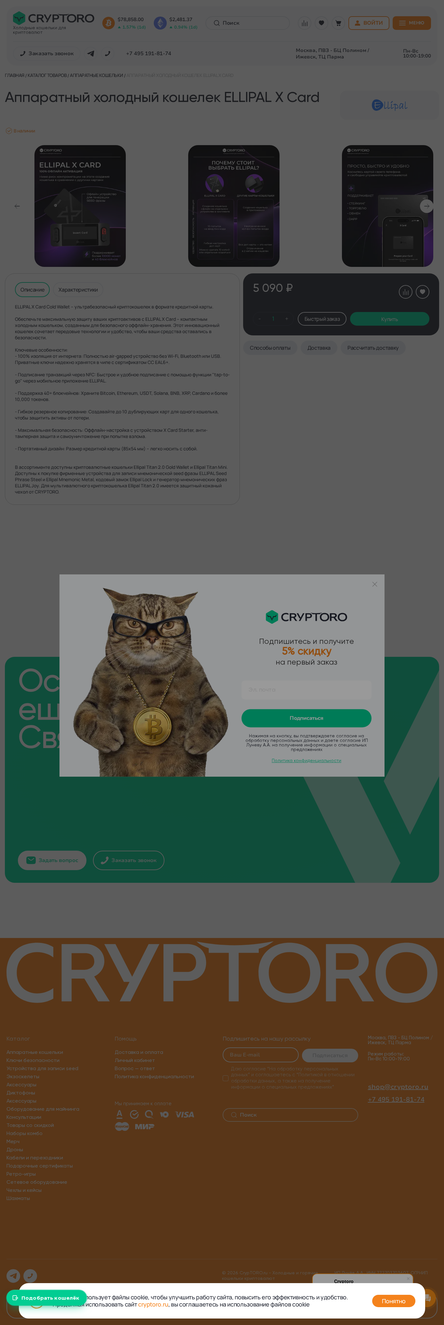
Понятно (394, 1301)
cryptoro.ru (153, 1304)
